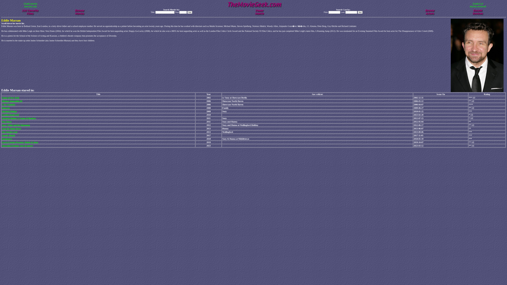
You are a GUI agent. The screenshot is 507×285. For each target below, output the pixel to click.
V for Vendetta (8, 104)
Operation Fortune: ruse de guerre (17, 146)
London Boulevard (10, 115)
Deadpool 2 (7, 139)
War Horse (7, 122)
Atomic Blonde (8, 135)
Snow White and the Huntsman (16, 125)
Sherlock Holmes (9, 111)
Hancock (6, 108)
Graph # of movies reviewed (478, 5)
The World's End (9, 132)
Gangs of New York (10, 98)
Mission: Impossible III (12, 101)
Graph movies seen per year (30, 5)
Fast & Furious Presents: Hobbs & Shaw (20, 142)
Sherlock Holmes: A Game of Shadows (19, 118)
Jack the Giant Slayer (11, 128)
